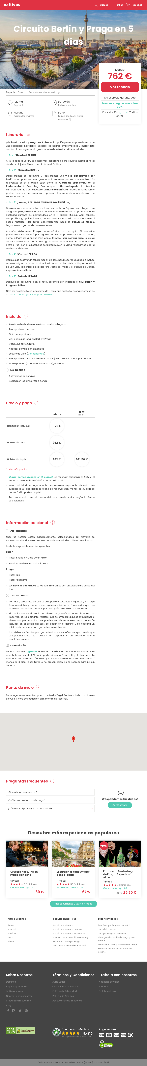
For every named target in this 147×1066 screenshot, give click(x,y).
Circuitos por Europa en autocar (69, 933)
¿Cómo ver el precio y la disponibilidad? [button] (30, 808)
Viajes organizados (16, 986)
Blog (8, 1005)
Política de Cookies (63, 996)
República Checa (15, 92)
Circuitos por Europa (63, 925)
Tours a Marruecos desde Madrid (69, 945)
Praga (11, 925)
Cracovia (12, 929)
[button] (104, 5)
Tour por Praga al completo (112, 933)
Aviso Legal (58, 981)
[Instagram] (14, 1011)
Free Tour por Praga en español (113, 925)
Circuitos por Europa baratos (67, 929)
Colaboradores (107, 991)
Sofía (10, 937)
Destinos (11, 981)
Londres (12, 933)
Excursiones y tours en (45, 92)
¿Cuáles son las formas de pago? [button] (26, 800)
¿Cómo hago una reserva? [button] (22, 792)
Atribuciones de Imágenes (67, 1000)
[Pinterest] (26, 1011)
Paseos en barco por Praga (66, 941)
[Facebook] (8, 1011)
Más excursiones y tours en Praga (73, 903)
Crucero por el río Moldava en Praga (71, 937)
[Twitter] (20, 1011)
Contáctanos (119, 805)
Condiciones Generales (65, 986)
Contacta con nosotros (19, 996)
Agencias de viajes (109, 981)
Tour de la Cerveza (107, 929)
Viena (11, 941)
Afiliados (103, 986)
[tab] (50, 792)
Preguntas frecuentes (18, 1000)
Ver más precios (17, 469)
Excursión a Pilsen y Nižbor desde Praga (117, 944)
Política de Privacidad (64, 991)
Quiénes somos (14, 991)
